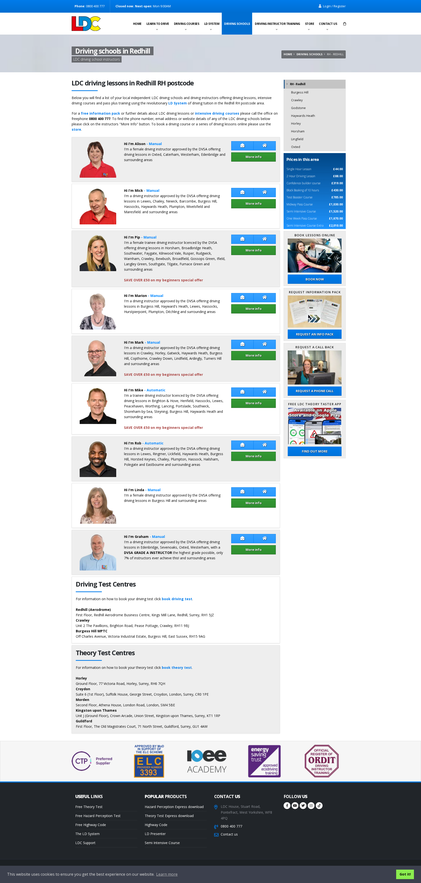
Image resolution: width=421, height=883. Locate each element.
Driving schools (237, 24)
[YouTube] (295, 805)
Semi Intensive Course (162, 842)
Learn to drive (157, 24)
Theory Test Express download (169, 815)
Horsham (298, 131)
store (76, 129)
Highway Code (156, 824)
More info (254, 157)
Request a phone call (315, 391)
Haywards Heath (303, 116)
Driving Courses (186, 24)
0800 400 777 (231, 826)
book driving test (177, 599)
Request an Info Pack (314, 334)
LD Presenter (155, 833)
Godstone (298, 108)
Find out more (314, 451)
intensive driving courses (217, 113)
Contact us (328, 24)
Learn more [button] (167, 874)
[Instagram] (311, 805)
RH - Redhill (297, 84)
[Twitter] (303, 805)
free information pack (100, 113)
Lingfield (297, 139)
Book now (315, 279)
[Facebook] (287, 805)
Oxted (295, 147)
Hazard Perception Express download (174, 806)
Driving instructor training (277, 24)
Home (137, 24)
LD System (212, 24)
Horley (296, 123)
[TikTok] (319, 805)
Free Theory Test (89, 806)
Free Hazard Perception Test (98, 815)
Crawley (297, 100)
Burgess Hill (299, 92)
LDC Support (85, 842)
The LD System (87, 833)
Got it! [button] (405, 874)
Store (309, 24)
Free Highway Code (90, 824)
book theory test (177, 667)
